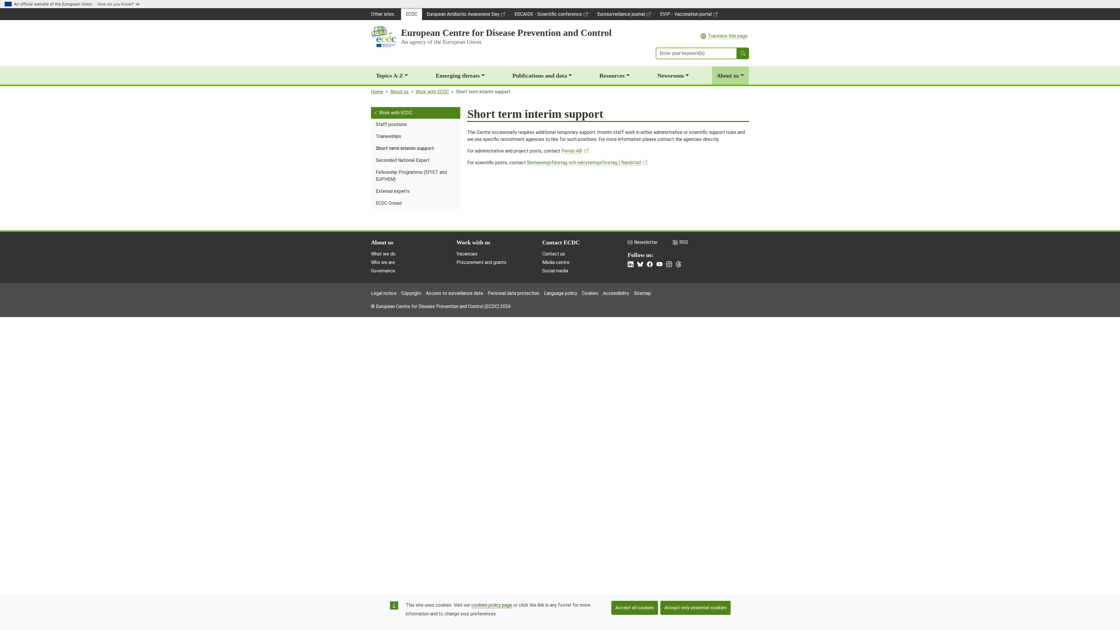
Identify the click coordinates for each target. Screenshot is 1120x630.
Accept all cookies (634, 607)
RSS (683, 242)
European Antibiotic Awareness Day (462, 15)
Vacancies (466, 254)
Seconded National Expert (403, 160)
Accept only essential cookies (695, 607)
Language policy (560, 293)
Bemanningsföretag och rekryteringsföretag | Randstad (584, 162)
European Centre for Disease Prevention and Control (506, 32)
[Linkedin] (631, 264)
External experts (393, 191)
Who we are (383, 262)
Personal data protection (513, 293)
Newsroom (670, 75)
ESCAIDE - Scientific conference (548, 15)
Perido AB (571, 151)
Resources (612, 75)
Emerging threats (458, 75)
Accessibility (616, 293)
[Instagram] (669, 264)
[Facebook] (650, 264)
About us (728, 75)
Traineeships (388, 136)
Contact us (553, 254)
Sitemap (642, 293)
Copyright (411, 293)
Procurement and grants (481, 262)
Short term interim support (405, 148)
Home (377, 91)
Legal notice (384, 293)
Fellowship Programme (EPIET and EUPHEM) (411, 175)
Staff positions (391, 124)
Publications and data (539, 75)
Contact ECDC (561, 242)
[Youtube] (659, 264)
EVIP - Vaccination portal (686, 15)
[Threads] (679, 264)
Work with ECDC (432, 91)
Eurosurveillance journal (622, 15)
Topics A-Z (389, 75)
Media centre (556, 262)
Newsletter (646, 242)
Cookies (590, 293)
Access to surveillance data (454, 293)
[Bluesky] (640, 264)
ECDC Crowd (389, 203)
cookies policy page (491, 605)
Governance (383, 271)
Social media (555, 271)
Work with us (473, 242)
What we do (383, 254)
